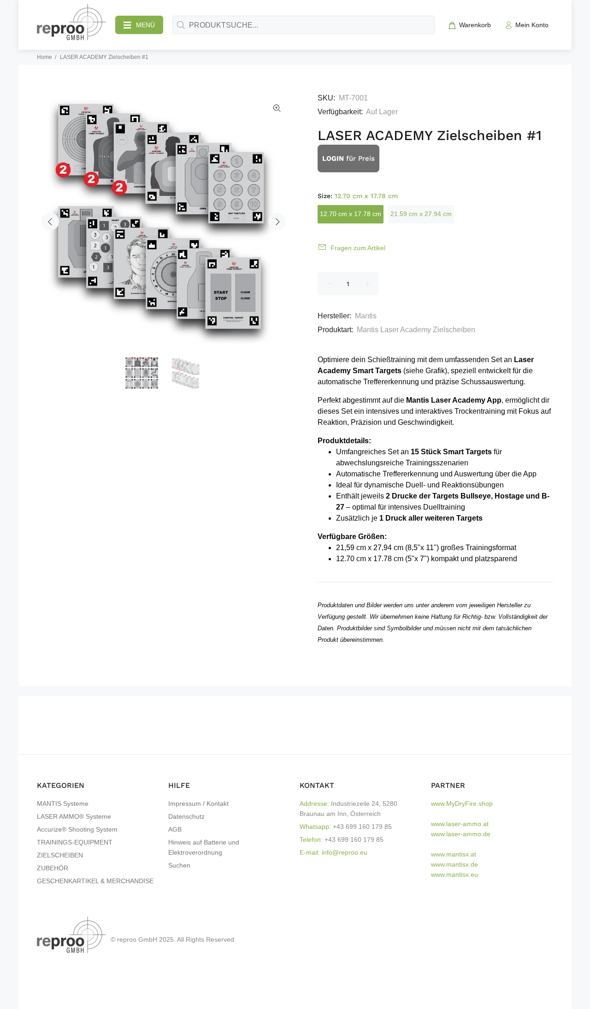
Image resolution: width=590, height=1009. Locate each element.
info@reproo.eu (344, 852)
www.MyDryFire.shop (462, 803)
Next (277, 221)
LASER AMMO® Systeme (74, 816)
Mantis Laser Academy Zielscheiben (416, 330)
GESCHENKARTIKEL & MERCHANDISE (95, 881)
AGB (175, 829)
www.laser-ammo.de (460, 834)
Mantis (366, 316)
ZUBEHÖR (52, 868)
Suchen (179, 865)
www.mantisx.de (454, 864)
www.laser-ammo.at (460, 823)
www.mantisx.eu (454, 874)
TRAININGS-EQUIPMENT (74, 842)
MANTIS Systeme (62, 803)
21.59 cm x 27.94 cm (421, 213)
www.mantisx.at (453, 854)
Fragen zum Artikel (357, 248)
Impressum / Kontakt (198, 803)
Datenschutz (186, 816)
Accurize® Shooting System (77, 829)
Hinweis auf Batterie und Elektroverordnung (203, 847)
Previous (50, 221)
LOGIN (333, 158)
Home (44, 57)
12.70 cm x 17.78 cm (350, 213)
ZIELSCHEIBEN (60, 855)
